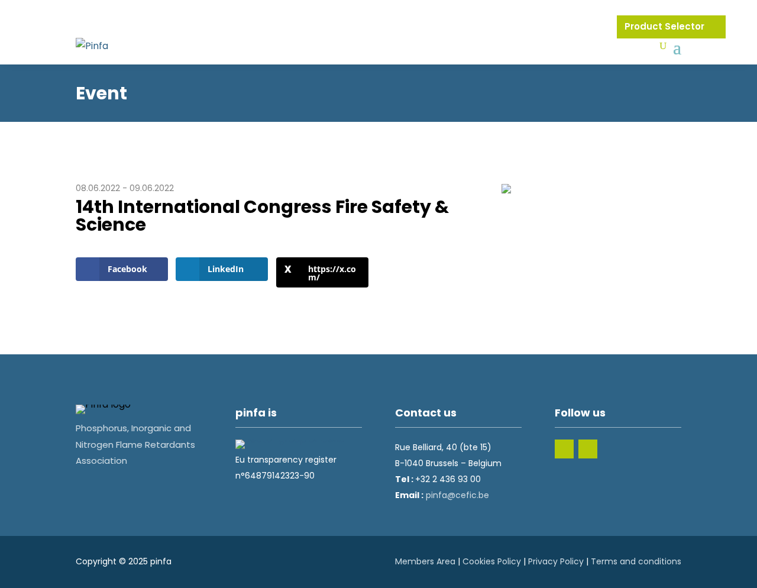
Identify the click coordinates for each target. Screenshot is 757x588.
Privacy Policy (556, 561)
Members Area (425, 561)
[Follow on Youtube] (587, 449)
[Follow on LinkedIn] (564, 449)
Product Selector (666, 26)
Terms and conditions (636, 561)
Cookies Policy (491, 561)
